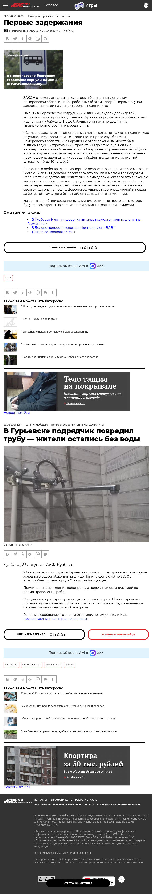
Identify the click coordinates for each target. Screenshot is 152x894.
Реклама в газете (86, 800)
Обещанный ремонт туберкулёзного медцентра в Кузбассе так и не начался (68, 718)
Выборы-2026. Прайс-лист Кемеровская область (64, 804)
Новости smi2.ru (17, 413)
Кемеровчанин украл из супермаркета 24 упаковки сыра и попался (62, 705)
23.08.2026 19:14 (13, 424)
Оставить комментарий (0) (118, 634)
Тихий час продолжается (52, 232)
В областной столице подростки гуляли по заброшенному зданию (62, 344)
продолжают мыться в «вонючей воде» (55, 619)
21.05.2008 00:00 (14, 16)
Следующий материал (78, 883)
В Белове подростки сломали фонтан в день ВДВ (72, 228)
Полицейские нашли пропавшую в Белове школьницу (54, 331)
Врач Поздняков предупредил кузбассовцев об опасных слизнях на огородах (69, 731)
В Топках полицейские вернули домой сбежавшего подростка (59, 356)
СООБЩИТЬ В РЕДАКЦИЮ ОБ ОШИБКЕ (118, 804)
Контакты (40, 800)
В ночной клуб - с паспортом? (39, 318)
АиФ (29, 544)
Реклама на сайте (61, 800)
